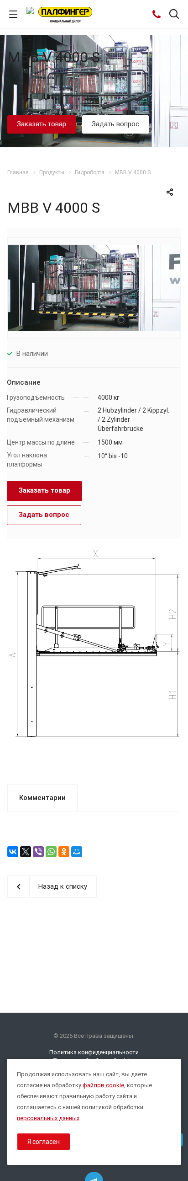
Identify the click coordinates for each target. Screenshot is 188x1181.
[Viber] (38, 851)
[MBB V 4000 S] (94, 287)
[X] (25, 851)
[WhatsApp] (51, 851)
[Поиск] (174, 15)
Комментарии (42, 798)
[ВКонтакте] (12, 851)
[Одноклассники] (63, 851)
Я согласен (43, 1141)
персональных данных (48, 1118)
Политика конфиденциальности (94, 1052)
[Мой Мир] (76, 851)
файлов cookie (103, 1085)
